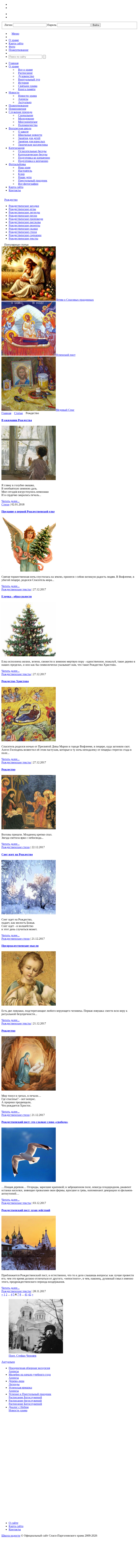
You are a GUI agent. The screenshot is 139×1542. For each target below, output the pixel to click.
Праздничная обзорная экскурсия (29, 1368)
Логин (8, 24)
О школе (23, 131)
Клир (21, 174)
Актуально (24, 102)
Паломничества (27, 125)
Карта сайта (16, 187)
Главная (13, 63)
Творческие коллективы (33, 144)
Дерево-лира (16, 1381)
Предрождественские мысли (20, 945)
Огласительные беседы (32, 151)
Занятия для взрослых (31, 141)
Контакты (15, 190)
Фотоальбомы (17, 164)
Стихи (5, 504)
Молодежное (26, 118)
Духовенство (26, 76)
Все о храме (25, 69)
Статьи (18, 413)
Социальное (25, 115)
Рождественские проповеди (26, 218)
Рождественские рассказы (25, 222)
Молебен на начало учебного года (30, 1374)
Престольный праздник (32, 180)
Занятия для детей (29, 138)
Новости (14, 92)
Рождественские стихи (23, 232)
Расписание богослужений (25, 1400)
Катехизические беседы (32, 154)
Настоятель (25, 170)
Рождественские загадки (24, 205)
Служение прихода (20, 112)
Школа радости (10, 1535)
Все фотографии (28, 183)
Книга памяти (26, 89)
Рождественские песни (23, 215)
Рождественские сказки (23, 228)
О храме (14, 66)
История (23, 82)
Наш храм (24, 167)
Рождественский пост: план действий (25, 1210)
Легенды (14, 1384)
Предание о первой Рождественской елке (28, 511)
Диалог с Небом (19, 1407)
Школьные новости (30, 134)
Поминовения (17, 108)
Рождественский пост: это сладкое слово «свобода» (34, 1122)
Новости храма (27, 95)
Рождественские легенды (24, 212)
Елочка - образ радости (16, 596)
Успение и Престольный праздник (30, 1394)
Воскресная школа (20, 128)
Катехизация (16, 147)
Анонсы (23, 99)
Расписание (25, 72)
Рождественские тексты (23, 238)
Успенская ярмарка (20, 1387)
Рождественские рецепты (24, 225)
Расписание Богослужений (25, 1397)
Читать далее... (10, 501)
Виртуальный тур (29, 79)
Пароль (51, 24)
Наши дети (25, 177)
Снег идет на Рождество (17, 854)
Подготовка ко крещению (34, 157)
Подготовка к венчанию (33, 160)
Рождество (11, 199)
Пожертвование (18, 105)
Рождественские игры (22, 209)
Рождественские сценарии (25, 235)
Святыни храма (27, 85)
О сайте (13, 1522)
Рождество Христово (15, 681)
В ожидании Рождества (16, 420)
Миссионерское (27, 121)
